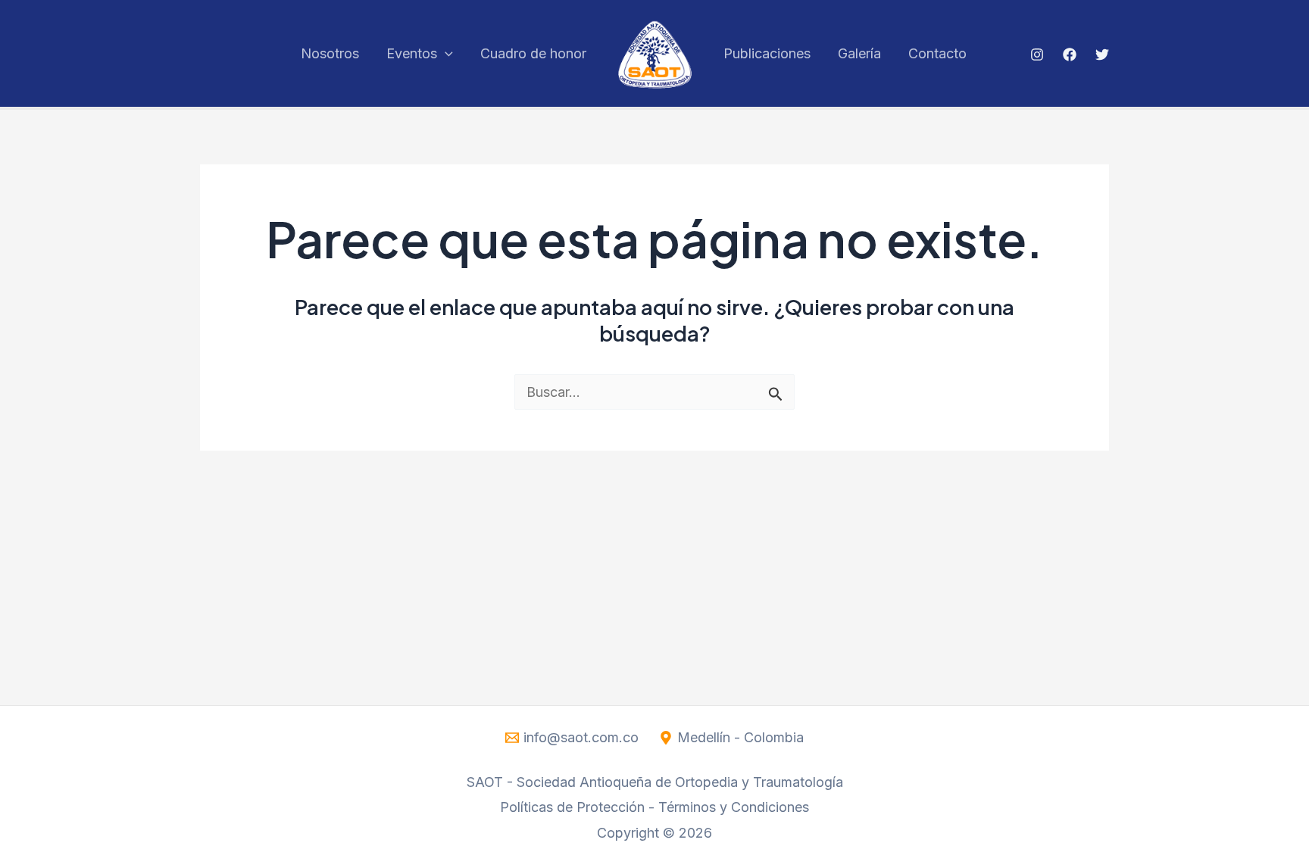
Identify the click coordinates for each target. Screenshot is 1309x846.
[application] (445, 53)
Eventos (411, 53)
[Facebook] (1069, 54)
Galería (859, 53)
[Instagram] (1037, 54)
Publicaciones (767, 53)
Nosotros (330, 53)
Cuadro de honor (533, 53)
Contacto (937, 53)
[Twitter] (1102, 54)
